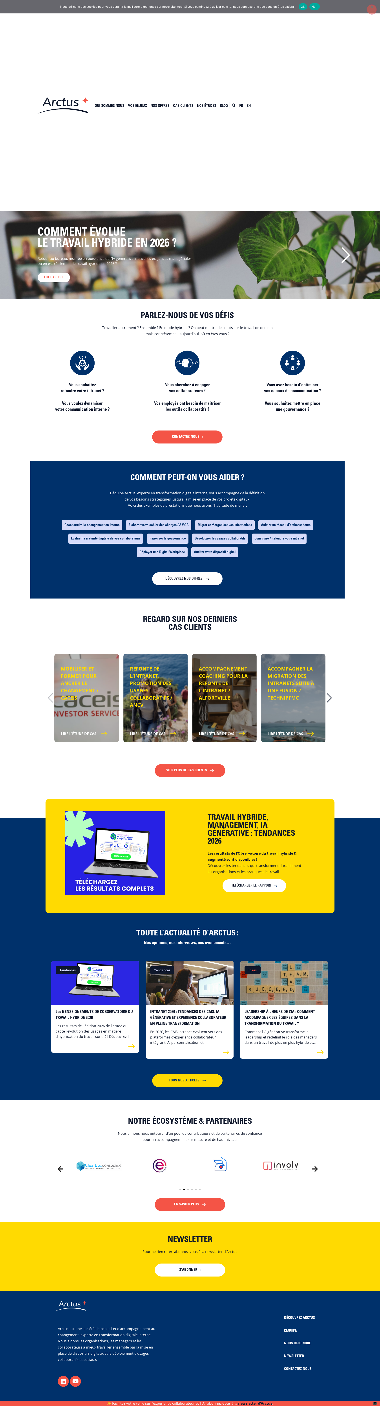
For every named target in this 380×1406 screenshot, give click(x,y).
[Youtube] (75, 1381)
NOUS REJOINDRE (297, 1343)
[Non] (372, 9)
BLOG (224, 105)
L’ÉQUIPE (290, 1330)
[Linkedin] (63, 1381)
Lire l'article (53, 283)
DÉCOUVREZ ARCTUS (299, 1318)
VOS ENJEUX (137, 105)
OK (303, 6)
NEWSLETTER (294, 1356)
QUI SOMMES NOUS (109, 105)
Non (315, 6)
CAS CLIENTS (183, 105)
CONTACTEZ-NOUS (298, 1369)
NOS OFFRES (160, 105)
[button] (346, 255)
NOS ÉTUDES (206, 105)
